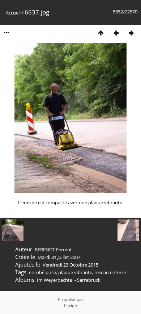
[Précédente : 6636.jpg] (116, 33)
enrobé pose (42, 272)
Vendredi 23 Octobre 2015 (70, 264)
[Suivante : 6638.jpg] (131, 33)
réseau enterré (110, 272)
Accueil (13, 12)
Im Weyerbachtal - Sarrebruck (69, 280)
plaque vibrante (75, 272)
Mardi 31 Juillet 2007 (59, 257)
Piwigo (70, 305)
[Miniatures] (100, 33)
